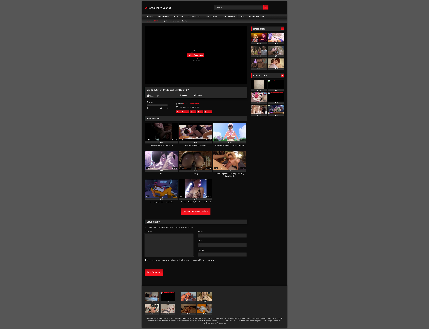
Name (201, 231)
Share (199, 95)
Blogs (242, 16)
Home (151, 16)
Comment (148, 231)
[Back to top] (422, 322)
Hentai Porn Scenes (159, 7)
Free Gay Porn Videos (256, 16)
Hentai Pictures (163, 16)
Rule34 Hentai (157, 21)
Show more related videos (195, 211)
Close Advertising (196, 55)
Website (201, 250)
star (201, 112)
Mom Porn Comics (212, 16)
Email (200, 241)
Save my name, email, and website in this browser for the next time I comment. (180, 260)
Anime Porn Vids (229, 16)
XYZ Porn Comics (194, 16)
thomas (209, 112)
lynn (193, 112)
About (184, 95)
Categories (179, 16)
